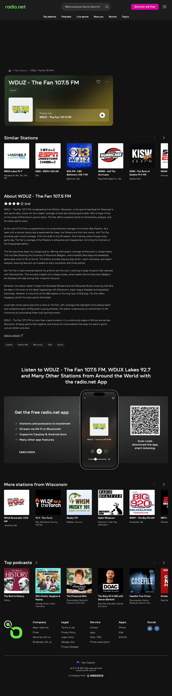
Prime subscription (100, 642)
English (9, 345)
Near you (98, 17)
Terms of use (68, 627)
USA (50, 345)
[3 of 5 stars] (14, 204)
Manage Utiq (67, 642)
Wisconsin (38, 345)
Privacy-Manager (70, 647)
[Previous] (154, 136)
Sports (13, 90)
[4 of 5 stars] (18, 204)
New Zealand (88, 663)
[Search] (107, 7)
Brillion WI (23, 345)
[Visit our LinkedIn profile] (149, 628)
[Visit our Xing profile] (157, 628)
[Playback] (102, 115)
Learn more (27, 452)
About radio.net (41, 627)
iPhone (122, 627)
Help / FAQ (95, 637)
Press (36, 632)
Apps (92, 632)
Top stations (49, 17)
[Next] (164, 136)
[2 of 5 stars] (10, 204)
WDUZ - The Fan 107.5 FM (55, 117)
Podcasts (66, 17)
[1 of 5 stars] (6, 204)
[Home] (9, 70)
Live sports (83, 17)
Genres (113, 17)
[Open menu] (165, 7)
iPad (121, 632)
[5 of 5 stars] (22, 204)
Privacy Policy (68, 632)
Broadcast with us (42, 642)
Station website (12, 335)
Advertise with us (42, 637)
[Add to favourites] (98, 81)
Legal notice (67, 637)
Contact (94, 627)
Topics (125, 17)
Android (123, 637)
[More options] (107, 82)
